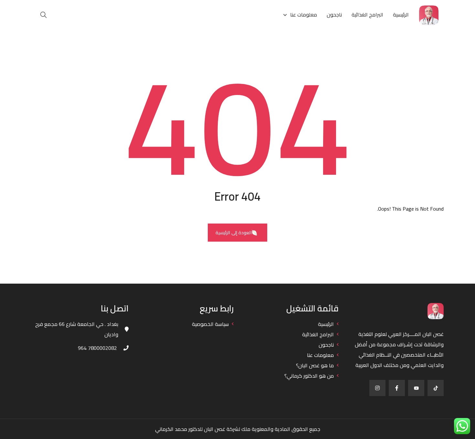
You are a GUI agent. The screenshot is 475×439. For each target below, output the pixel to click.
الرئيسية (401, 14)
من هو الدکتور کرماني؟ (309, 376)
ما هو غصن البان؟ (315, 365)
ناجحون (334, 14)
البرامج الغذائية (367, 14)
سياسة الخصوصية (210, 324)
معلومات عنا (303, 14)
